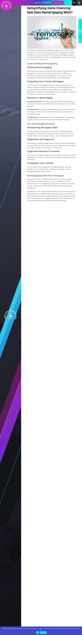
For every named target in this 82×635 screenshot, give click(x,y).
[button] (79, 3)
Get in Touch (58, 3)
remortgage (45, 131)
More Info (43, 632)
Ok (37, 632)
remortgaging (47, 52)
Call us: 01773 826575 (42, 3)
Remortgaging (31, 71)
